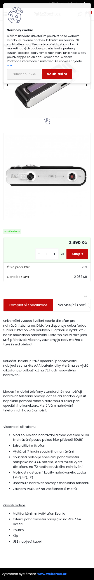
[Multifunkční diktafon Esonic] (47, 85)
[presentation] (7, 85)
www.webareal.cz (52, 574)
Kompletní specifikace (28, 305)
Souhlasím (57, 74)
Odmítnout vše (24, 74)
